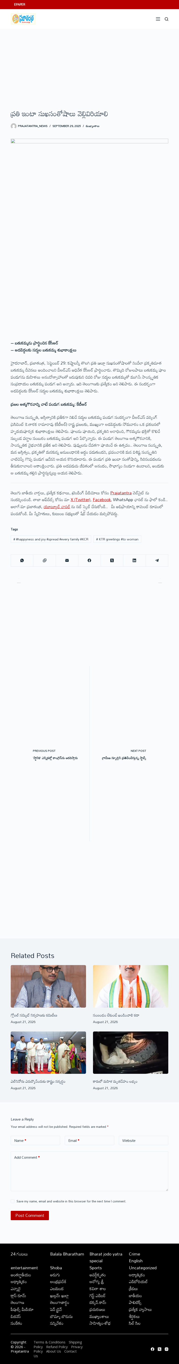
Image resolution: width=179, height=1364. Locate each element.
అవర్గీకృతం (98, 1274)
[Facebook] (89, 561)
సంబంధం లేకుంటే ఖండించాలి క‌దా (116, 1015)
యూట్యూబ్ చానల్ (57, 506)
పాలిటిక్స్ (135, 1302)
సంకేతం (16, 1323)
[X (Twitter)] (112, 561)
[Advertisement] (89, 64)
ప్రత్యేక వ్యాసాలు (140, 1309)
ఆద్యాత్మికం (137, 1274)
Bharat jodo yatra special (106, 1257)
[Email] (67, 561)
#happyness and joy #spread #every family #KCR (51, 539)
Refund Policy (57, 1346)
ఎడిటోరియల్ (138, 1281)
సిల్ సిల (135, 1323)
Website (128, 1140)
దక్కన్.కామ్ (98, 1302)
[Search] (166, 19)
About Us (53, 1351)
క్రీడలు (133, 1288)
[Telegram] (157, 561)
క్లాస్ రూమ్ (18, 1295)
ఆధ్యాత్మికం (19, 1281)
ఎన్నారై (16, 1288)
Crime (134, 1254)
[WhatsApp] (22, 561)
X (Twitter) (80, 499)
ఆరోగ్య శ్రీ (97, 1281)
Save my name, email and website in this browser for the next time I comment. (71, 1201)
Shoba (56, 1267)
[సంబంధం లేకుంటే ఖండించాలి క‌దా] (130, 986)
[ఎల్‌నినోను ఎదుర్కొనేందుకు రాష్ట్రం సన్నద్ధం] (48, 1052)
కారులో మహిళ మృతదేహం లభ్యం (115, 1081)
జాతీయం (135, 1295)
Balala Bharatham (67, 1254)
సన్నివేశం (56, 1323)
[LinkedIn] (134, 561)
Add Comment (27, 1157)
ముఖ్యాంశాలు (93, 126)
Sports (96, 1267)
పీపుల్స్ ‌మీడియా (22, 1309)
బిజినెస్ (16, 1316)
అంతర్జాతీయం (21, 1274)
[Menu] (158, 19)
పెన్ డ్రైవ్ (56, 1309)
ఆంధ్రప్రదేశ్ (58, 1281)
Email (73, 1140)
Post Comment (29, 1215)
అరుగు (55, 1274)
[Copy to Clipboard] (44, 561)
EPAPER (19, 4)
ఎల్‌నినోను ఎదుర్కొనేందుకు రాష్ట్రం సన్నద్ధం (38, 1081)
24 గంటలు (19, 1254)
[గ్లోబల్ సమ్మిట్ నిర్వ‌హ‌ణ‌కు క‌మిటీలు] (48, 986)
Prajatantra (121, 492)
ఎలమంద (57, 1288)
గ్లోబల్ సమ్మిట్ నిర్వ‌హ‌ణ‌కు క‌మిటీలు (34, 1015)
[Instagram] (166, 1349)
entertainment (24, 1267)
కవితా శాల (98, 1288)
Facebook (102, 499)
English (136, 1260)
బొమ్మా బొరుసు (61, 1316)
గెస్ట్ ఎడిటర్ (98, 1295)
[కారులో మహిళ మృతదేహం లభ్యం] (130, 1052)
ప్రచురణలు (97, 1309)
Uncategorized (143, 1267)
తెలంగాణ (17, 1302)
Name (20, 1140)
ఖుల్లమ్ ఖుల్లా (59, 1295)
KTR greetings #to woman (117, 539)
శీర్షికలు (134, 1316)
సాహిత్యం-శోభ (100, 1323)
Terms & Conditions (49, 1342)
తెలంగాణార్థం (59, 1302)
